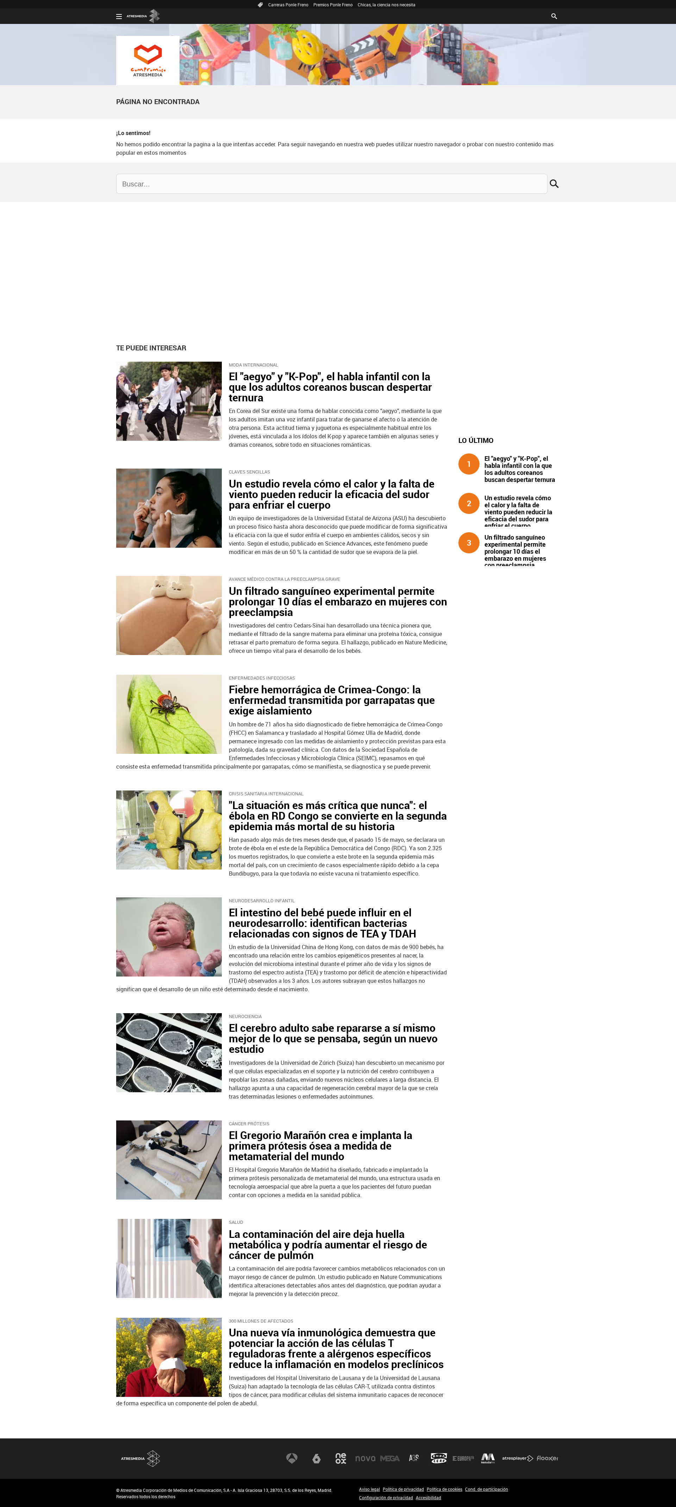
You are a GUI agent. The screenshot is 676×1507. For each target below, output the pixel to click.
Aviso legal (369, 1489)
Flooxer (547, 1458)
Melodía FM (488, 1458)
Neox (340, 1458)
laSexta (316, 1458)
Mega (390, 1458)
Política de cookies (444, 1489)
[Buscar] (554, 15)
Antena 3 (291, 1458)
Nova (365, 1458)
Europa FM (463, 1458)
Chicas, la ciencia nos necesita (386, 4)
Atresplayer (518, 1458)
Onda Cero (439, 1458)
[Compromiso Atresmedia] (148, 60)
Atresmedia (140, 1458)
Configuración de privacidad (386, 1497)
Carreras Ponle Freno (288, 4)
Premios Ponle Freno (333, 4)
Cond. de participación (486, 1489)
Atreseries (414, 1458)
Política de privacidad (403, 1489)
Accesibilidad (428, 1497)
